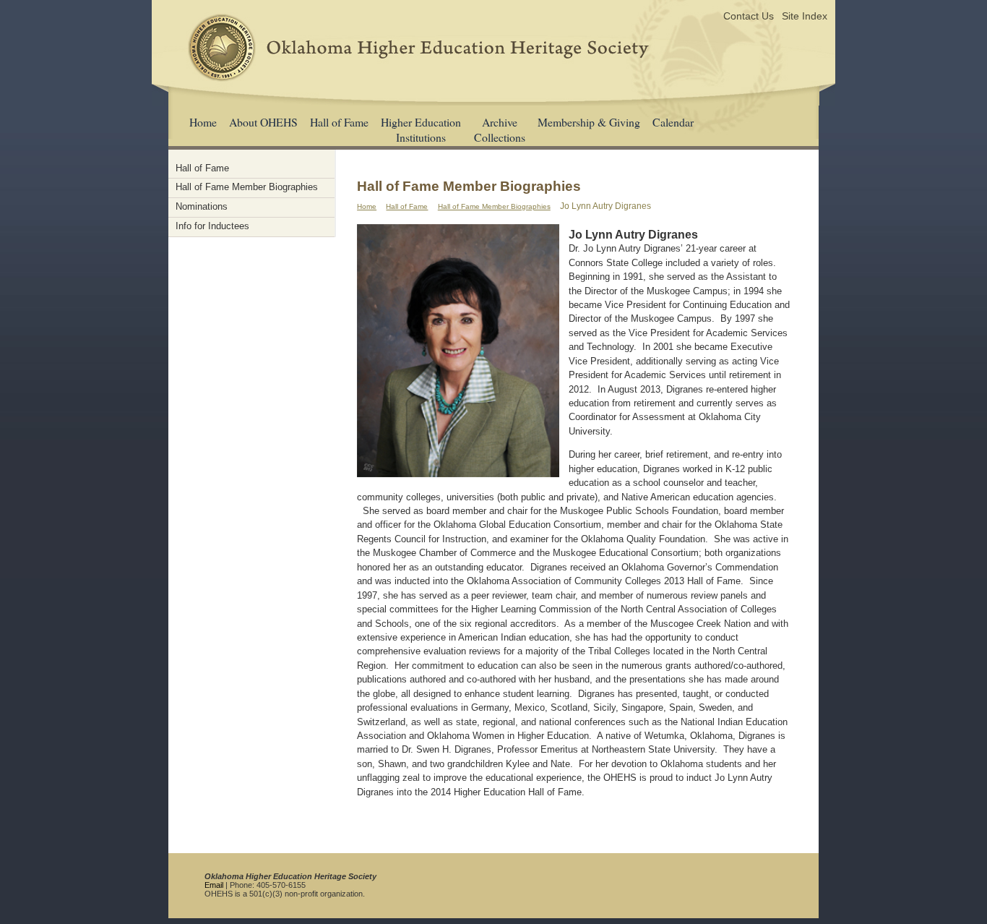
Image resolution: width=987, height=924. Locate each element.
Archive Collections (499, 129)
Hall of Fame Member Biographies (494, 206)
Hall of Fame (339, 121)
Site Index (804, 16)
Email (213, 885)
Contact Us (748, 16)
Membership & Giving (589, 121)
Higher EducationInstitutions (421, 129)
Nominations (202, 206)
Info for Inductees (212, 226)
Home (203, 121)
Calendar (673, 121)
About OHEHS (263, 121)
